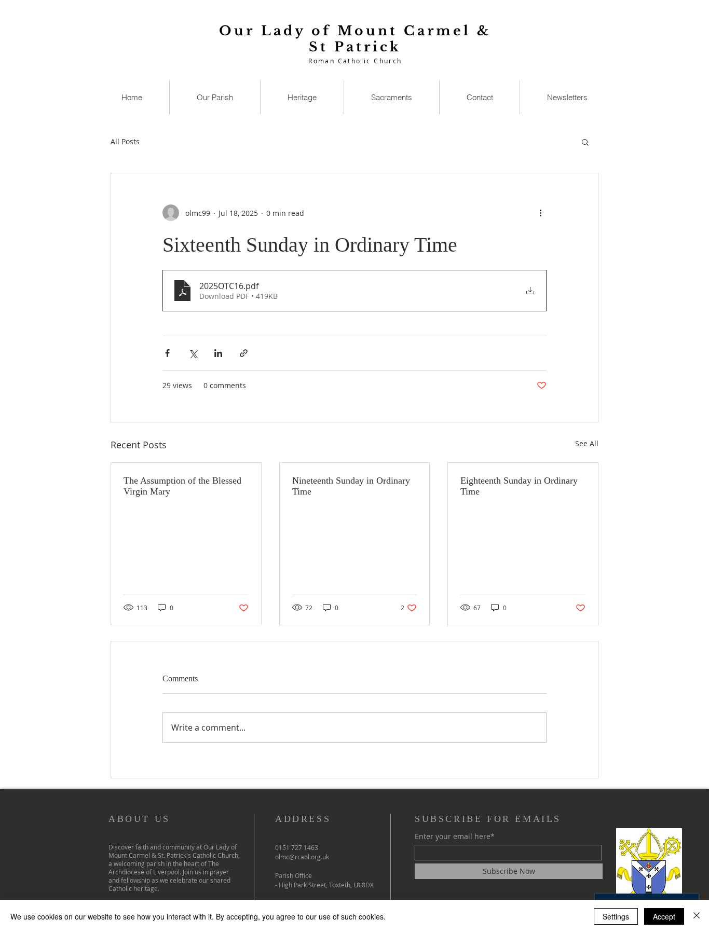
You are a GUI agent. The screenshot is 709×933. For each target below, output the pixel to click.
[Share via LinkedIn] (218, 353)
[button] (585, 142)
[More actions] (540, 213)
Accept (664, 916)
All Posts (125, 141)
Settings (616, 916)
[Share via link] (244, 353)
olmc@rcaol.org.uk (302, 857)
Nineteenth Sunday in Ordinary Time (351, 486)
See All (586, 443)
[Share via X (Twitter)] (193, 353)
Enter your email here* (455, 836)
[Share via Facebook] (167, 353)
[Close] (696, 916)
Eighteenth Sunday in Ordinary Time (519, 486)
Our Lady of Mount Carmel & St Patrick (355, 39)
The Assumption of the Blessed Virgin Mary (182, 486)
